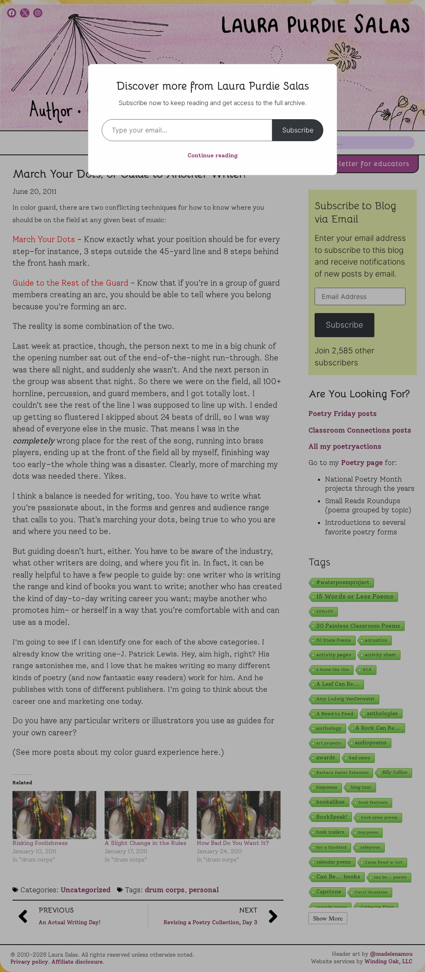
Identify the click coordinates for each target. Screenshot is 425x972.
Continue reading (213, 155)
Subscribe (297, 130)
